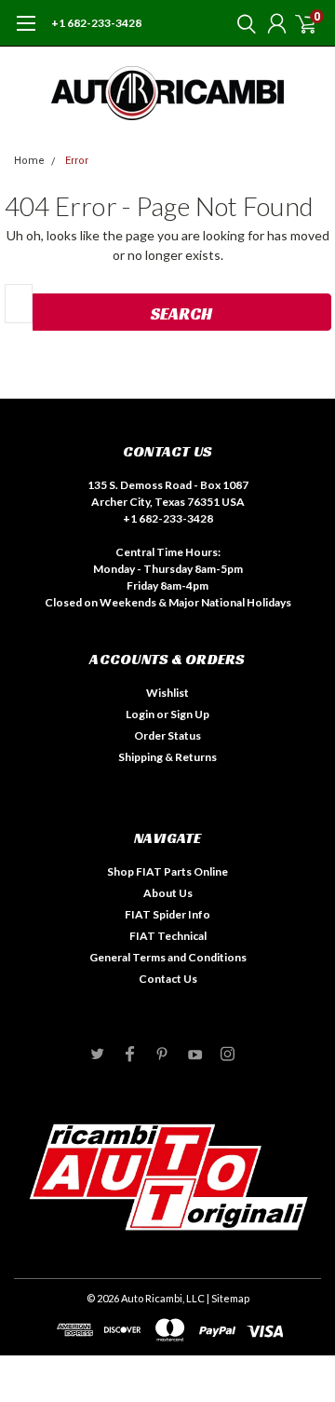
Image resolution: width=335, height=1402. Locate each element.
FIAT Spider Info (167, 914)
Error (76, 161)
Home (29, 161)
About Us (168, 893)
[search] (242, 23)
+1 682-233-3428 (96, 23)
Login (140, 714)
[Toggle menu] (25, 32)
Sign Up (189, 714)
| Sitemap (228, 1298)
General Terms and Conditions (168, 957)
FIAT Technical (168, 936)
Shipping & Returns (167, 757)
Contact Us (168, 979)
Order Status (167, 735)
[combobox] (19, 303)
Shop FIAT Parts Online (167, 871)
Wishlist (167, 693)
